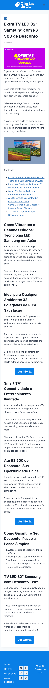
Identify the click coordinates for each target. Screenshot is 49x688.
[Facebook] (21, 668)
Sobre (7, 664)
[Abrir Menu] (43, 5)
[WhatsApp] (25, 673)
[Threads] (21, 678)
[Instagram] (21, 673)
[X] (25, 668)
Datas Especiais (9, 680)
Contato (8, 669)
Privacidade (10, 673)
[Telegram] (25, 678)
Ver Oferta (25, 371)
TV (6, 18)
